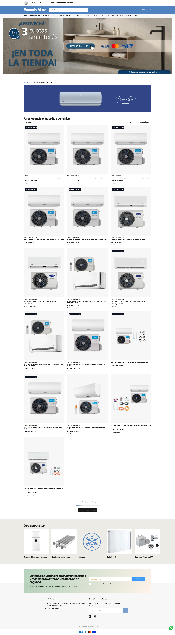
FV (53, 15)
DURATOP (78, 15)
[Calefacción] (119, 541)
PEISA (87, 15)
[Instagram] (90, 616)
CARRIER (68, 15)
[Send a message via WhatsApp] (171, 628)
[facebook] (95, 616)
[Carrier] (91, 541)
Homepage (27, 82)
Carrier (82, 557)
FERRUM (45, 15)
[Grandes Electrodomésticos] (36, 541)
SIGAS (127, 15)
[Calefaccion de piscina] (64, 541)
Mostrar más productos (87, 510)
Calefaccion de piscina (60, 557)
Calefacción (112, 557)
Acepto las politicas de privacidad (101, 584)
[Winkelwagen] (150, 10)
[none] (147, 541)
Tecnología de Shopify (94, 626)
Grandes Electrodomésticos (35, 557)
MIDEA (60, 15)
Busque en (86, 10)
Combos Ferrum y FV (144, 557)
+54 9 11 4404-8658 (53, 609)
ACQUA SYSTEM (116, 15)
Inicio (25, 15)
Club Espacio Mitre (34, 15)
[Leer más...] (143, 10)
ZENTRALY (105, 15)
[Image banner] (87, 98)
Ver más (136, 16)
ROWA (95, 15)
